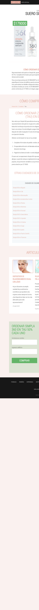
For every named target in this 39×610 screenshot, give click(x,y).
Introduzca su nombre (18, 338)
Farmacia (14, 382)
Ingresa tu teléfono (17, 347)
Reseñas (21, 382)
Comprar (24, 360)
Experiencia (30, 382)
